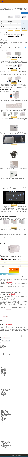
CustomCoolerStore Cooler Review (5, 376)
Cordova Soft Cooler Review (4, 377)
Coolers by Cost (2, 347)
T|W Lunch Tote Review (3, 372)
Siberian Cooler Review (3, 398)
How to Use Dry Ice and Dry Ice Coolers (5, 446)
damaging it (17, 111)
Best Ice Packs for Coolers (4, 421)
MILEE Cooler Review (3, 378)
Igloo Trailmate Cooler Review (4, 388)
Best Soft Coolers (3, 420)
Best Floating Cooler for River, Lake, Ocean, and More (7, 447)
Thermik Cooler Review (3, 393)
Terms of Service (8, 455)
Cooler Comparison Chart (3, 346)
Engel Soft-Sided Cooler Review (4, 390)
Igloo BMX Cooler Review (3, 357)
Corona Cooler (2, 444)
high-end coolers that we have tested (6, 210)
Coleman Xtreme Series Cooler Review (16, 49)
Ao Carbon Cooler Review (3, 410)
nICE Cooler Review (3, 397)
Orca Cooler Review (3, 396)
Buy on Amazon (14, 59)
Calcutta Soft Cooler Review (4, 366)
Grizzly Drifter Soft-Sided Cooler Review (5, 389)
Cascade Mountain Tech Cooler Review (5, 355)
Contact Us (19, 455)
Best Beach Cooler (3, 439)
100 (23, 44)
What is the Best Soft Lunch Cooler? (5, 441)
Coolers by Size (2, 348)
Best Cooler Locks (3, 417)
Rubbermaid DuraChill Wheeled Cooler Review (6, 414)
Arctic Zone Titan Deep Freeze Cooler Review (6, 354)
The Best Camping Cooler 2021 (4, 449)
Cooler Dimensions (2, 345)
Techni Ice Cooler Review (3, 394)
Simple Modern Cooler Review (4, 374)
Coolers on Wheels (3, 448)
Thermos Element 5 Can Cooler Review (5, 409)
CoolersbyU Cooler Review (4, 369)
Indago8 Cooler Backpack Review (4, 408)
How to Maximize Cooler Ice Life (4, 429)
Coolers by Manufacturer (3, 349)
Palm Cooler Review (3, 371)
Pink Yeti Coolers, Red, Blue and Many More (6, 445)
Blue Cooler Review (3, 353)
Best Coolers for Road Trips (4, 418)
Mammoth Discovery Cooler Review (5, 413)
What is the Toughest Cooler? (4, 438)
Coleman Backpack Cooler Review (4, 415)
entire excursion (6, 39)
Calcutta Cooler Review (3, 368)
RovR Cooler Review (3, 356)
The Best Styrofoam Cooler (4, 443)
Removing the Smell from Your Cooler (5, 424)
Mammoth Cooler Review (3, 387)
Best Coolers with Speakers (4, 423)
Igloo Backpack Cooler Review (4, 412)
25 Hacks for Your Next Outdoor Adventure (6, 440)
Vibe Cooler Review (3, 395)
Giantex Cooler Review (3, 370)
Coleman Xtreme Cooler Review (4, 411)
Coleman (1, 8)
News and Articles (2, 350)
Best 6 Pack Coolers (3, 419)
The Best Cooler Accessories (4, 428)
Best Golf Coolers (3, 422)
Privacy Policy (12, 455)
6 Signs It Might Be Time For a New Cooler (5, 442)
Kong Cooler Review (3, 367)
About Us (16, 455)
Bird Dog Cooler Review (3, 375)
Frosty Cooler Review (3, 392)
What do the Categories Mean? (3, 351)
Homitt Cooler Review (3, 373)
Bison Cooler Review (3, 391)
